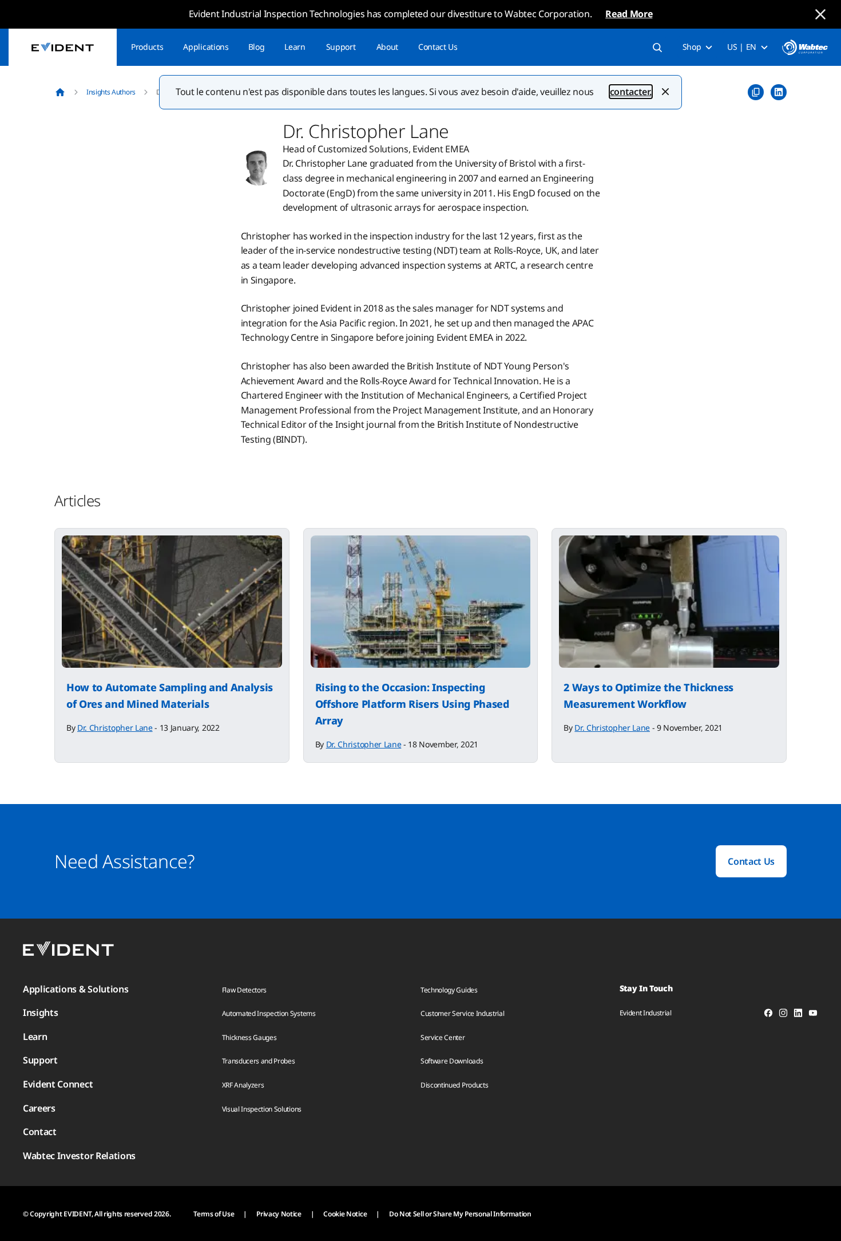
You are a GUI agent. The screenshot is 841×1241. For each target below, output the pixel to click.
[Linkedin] (798, 1014)
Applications (205, 46)
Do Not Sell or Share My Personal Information (460, 1214)
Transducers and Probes (258, 1061)
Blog (256, 46)
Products (147, 46)
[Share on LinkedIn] (779, 92)
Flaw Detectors (244, 990)
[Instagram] (783, 1014)
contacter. (631, 91)
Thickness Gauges (249, 1037)
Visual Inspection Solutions (262, 1109)
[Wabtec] (805, 47)
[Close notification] (820, 14)
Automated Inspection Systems (269, 1013)
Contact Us (438, 46)
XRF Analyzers (243, 1085)
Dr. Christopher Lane (115, 727)
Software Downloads (451, 1061)
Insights (40, 1012)
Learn (294, 46)
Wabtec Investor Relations (79, 1155)
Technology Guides (449, 990)
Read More (628, 13)
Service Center (442, 1037)
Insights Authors (111, 92)
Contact (40, 1131)
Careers (39, 1108)
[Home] (60, 92)
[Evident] (63, 47)
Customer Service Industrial (462, 1013)
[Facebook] (768, 1014)
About (387, 46)
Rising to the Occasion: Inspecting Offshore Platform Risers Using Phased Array (412, 703)
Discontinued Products (454, 1085)
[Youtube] (813, 1014)
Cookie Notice (345, 1214)
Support (341, 46)
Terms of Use (213, 1214)
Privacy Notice (279, 1214)
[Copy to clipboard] (756, 92)
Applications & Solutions (75, 989)
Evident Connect (58, 1084)
